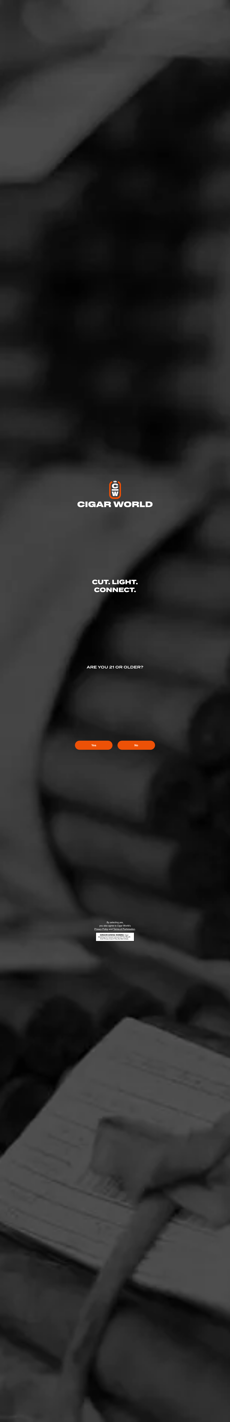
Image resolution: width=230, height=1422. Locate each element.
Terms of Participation (124, 929)
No (136, 745)
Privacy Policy (101, 929)
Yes (93, 745)
